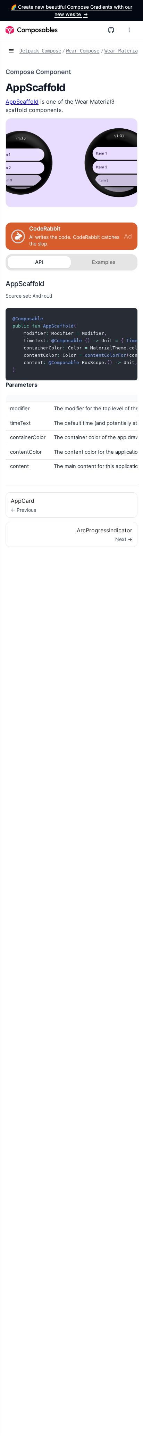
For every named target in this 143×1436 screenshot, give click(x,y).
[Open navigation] (11, 51)
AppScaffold (22, 101)
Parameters (21, 384)
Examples (104, 262)
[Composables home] (32, 30)
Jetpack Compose (40, 51)
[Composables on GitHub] (111, 30)
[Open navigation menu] (129, 30)
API (39, 262)
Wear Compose (82, 51)
